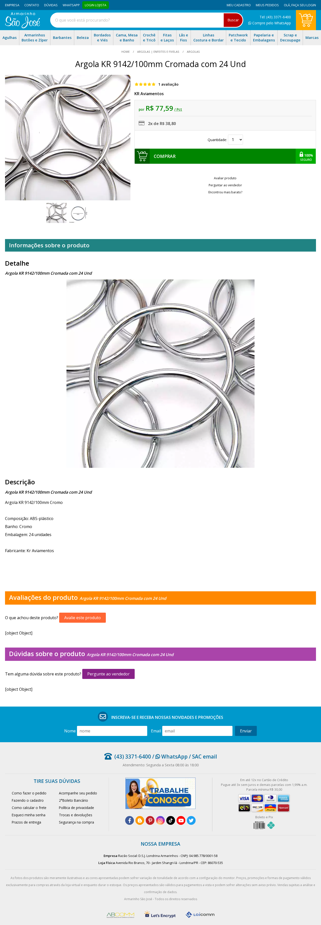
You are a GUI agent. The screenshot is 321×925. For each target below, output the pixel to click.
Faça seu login (303, 5)
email (156, 731)
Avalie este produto (82, 617)
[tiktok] (170, 820)
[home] (22, 27)
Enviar (246, 731)
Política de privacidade (76, 807)
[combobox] (146, 20)
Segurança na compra (76, 822)
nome (70, 731)
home (125, 51)
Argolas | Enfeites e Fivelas (158, 51)
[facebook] (129, 820)
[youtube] (181, 820)
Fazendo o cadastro (28, 800)
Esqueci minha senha (28, 815)
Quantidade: (218, 139)
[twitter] (191, 820)
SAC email (204, 756)
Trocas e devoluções (75, 815)
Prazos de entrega (26, 822)
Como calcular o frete (29, 807)
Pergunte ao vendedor (108, 674)
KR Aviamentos (149, 93)
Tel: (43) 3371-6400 (275, 17)
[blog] (139, 820)
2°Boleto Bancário (73, 800)
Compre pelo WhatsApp (271, 23)
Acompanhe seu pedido (78, 793)
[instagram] (160, 820)
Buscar (233, 20)
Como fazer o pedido (29, 793)
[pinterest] (150, 820)
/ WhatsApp (169, 756)
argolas (193, 51)
